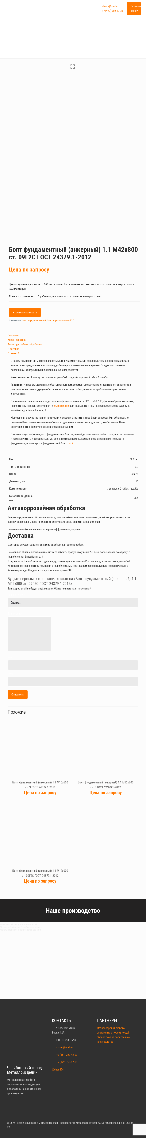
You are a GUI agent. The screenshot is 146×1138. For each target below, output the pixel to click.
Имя (10, 657)
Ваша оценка (16, 595)
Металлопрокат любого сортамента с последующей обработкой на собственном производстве (113, 1034)
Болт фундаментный (34, 320)
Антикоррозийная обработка (25, 344)
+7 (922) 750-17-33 (112, 11)
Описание (13, 335)
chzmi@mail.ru (110, 6)
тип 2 (70, 443)
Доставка (13, 349)
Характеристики (17, 339)
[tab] (73, 335)
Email (10, 674)
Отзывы (13, 353)
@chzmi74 (57, 1069)
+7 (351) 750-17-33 (91, 401)
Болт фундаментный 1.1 (61, 320)
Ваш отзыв (15, 613)
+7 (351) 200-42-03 (66, 1054)
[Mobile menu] (90, 8)
